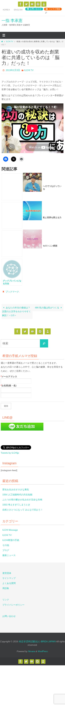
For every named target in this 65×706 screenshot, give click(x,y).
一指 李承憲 (12, 20)
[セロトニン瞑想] (12, 243)
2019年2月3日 (13, 70)
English (18, 10)
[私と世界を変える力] (12, 215)
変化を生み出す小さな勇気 (15, 489)
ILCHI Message (10, 529)
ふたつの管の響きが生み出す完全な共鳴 (22, 499)
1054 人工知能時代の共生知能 (17, 494)
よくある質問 (9, 582)
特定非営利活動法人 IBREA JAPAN (37, 640)
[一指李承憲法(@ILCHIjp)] (26, 4)
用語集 (5, 587)
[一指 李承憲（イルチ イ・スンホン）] (20, 4)
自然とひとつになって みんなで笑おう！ (22, 509)
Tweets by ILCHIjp (10, 452)
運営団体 (6, 572)
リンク (5, 599)
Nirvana (31, 651)
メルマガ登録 (54, 9)
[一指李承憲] (43, 4)
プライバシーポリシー (13, 604)
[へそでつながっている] (12, 186)
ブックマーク (12, 291)
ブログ (5, 549)
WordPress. (43, 651)
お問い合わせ (35, 9)
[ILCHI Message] (32, 4)
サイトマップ (9, 577)
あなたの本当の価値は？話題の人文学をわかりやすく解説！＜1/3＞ (16, 311)
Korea (6, 10)
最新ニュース (9, 555)
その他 (5, 544)
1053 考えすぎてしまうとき (16, 504)
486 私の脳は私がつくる (47, 307)
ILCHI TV (9, 41)
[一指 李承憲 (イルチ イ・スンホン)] (38, 4)
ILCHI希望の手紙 (10, 539)
